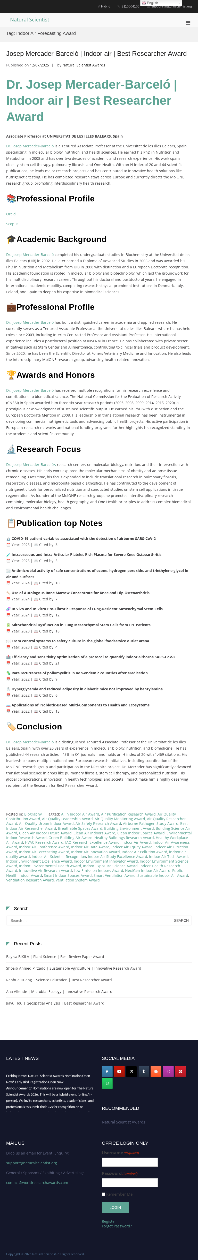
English (152, 3)
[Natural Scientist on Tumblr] (143, 1071)
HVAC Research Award (44, 842)
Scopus (12, 223)
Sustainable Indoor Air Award (162, 875)
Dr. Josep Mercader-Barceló (30, 146)
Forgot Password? (117, 1226)
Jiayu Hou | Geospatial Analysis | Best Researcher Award (55, 1003)
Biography (33, 814)
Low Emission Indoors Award (98, 870)
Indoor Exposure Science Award (110, 865)
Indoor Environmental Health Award (50, 865)
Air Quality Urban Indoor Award (46, 823)
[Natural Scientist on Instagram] (168, 1071)
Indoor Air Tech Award (168, 856)
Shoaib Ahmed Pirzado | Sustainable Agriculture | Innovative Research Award (73, 968)
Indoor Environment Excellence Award (39, 861)
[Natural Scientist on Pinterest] (180, 1071)
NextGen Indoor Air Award (147, 870)
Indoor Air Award (136, 842)
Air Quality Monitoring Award (120, 818)
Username (120, 1153)
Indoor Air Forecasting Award (44, 851)
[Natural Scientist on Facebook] (107, 1071)
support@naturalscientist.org (31, 1162)
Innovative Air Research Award (45, 870)
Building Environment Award (129, 828)
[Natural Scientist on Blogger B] (156, 1071)
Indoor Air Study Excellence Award (117, 856)
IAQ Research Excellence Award (92, 842)
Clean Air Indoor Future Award (45, 833)
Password (120, 1173)
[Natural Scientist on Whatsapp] (107, 1083)
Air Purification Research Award (128, 814)
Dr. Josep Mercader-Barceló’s (31, 464)
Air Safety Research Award (98, 823)
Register (109, 1221)
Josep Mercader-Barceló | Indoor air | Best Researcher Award (96, 53)
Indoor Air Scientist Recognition (59, 856)
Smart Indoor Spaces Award (68, 875)
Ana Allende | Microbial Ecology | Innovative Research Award (59, 991)
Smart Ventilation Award (115, 875)
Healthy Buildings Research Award (124, 837)
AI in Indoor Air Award (80, 814)
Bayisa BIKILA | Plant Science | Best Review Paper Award (55, 956)
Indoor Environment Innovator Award (106, 861)
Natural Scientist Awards (83, 65)
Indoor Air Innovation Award (95, 851)
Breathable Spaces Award (80, 828)
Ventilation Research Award (30, 880)
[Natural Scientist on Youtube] (119, 1071)
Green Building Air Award (70, 837)
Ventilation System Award (78, 880)
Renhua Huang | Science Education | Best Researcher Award (59, 979)
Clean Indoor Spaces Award (141, 833)
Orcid (11, 214)
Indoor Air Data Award (90, 846)
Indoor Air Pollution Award (144, 851)
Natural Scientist (29, 19)
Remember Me (119, 1194)
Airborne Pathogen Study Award (150, 823)
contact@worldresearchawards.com (37, 1182)
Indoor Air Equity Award (132, 846)
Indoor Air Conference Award (44, 846)
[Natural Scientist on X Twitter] (131, 1071)
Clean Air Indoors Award (94, 833)
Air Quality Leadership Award (67, 818)
